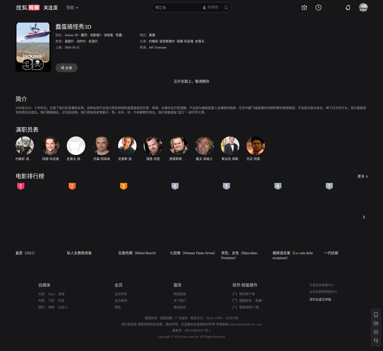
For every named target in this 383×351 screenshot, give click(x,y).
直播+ (259, 300)
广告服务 (181, 318)
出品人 (63, 307)
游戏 (61, 294)
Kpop (51, 294)
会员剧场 (121, 300)
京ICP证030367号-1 (198, 330)
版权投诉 (180, 307)
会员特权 (121, 294)
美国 (152, 35)
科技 (61, 300)
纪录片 (93, 41)
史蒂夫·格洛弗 (205, 41)
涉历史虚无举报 (320, 299)
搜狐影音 (245, 300)
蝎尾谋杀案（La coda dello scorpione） (293, 255)
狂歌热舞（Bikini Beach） (138, 253)
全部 (41, 294)
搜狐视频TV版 (249, 307)
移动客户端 (247, 294)
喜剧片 (69, 41)
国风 (41, 307)
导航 (70, 8)
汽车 (51, 300)
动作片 (81, 41)
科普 (41, 300)
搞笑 (51, 307)
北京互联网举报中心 (323, 291)
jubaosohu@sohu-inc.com (245, 324)
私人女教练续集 (79, 253)
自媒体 (44, 285)
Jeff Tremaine (157, 47)
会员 (119, 285)
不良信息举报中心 (321, 285)
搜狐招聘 (166, 318)
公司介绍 (232, 318)
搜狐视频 (28, 8)
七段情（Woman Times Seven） (193, 253)
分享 (68, 68)
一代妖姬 (331, 253)
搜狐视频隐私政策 (150, 324)
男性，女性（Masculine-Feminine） (239, 255)
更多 (361, 176)
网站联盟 (180, 294)
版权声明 (172, 324)
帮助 (118, 307)
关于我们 (180, 300)
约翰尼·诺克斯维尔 (162, 41)
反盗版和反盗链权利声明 (198, 324)
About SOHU (214, 318)
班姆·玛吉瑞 (185, 41)
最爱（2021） (26, 253)
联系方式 (197, 318)
